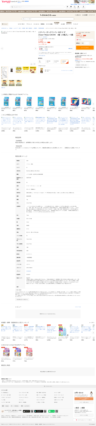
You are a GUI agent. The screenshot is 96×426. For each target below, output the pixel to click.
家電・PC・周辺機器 (22, 402)
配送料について (78, 60)
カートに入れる (85, 47)
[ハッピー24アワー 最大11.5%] (48, 11)
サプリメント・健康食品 (41, 397)
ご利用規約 (54, 415)
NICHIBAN (45, 37)
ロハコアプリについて (13, 411)
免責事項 (40, 424)
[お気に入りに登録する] (34, 64)
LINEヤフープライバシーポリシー (15, 424)
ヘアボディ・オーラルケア (6, 397)
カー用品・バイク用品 (40, 402)
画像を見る (3, 87)
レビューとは (78, 306)
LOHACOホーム (4, 28)
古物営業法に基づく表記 (26, 417)
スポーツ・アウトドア (40, 399)
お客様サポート (14, 415)
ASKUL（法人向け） (45, 417)
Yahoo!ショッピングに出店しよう (84, 4)
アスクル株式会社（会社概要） (55, 417)
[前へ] (2, 48)
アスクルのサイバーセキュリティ (62, 415)
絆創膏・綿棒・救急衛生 (27, 28)
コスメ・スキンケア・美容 (23, 392)
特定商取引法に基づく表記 (6, 417)
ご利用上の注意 (36, 415)
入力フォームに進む (84, 415)
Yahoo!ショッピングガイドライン (49, 424)
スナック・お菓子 (57, 392)
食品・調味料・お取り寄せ (41, 392)
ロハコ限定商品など (4, 392)
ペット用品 (3, 399)
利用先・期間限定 (45, 50)
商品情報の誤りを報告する (22, 299)
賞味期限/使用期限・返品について (82, 67)
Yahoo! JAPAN (74, 4)
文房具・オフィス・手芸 (58, 399)
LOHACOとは (7, 415)
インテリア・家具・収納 (5, 402)
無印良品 (55, 402)
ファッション (21, 399)
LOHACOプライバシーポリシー (45, 415)
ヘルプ (93, 4)
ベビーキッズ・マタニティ (23, 397)
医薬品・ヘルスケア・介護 (15, 28)
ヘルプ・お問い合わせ (83, 402)
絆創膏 (35, 28)
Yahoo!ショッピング (4, 424)
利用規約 (36, 424)
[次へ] (35, 48)
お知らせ (2, 415)
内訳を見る (70, 48)
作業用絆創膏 (41, 28)
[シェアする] (31, 64)
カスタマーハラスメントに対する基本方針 (25, 415)
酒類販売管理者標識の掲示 (16, 417)
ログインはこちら (42, 55)
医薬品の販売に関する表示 (36, 417)
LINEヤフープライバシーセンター (28, 424)
